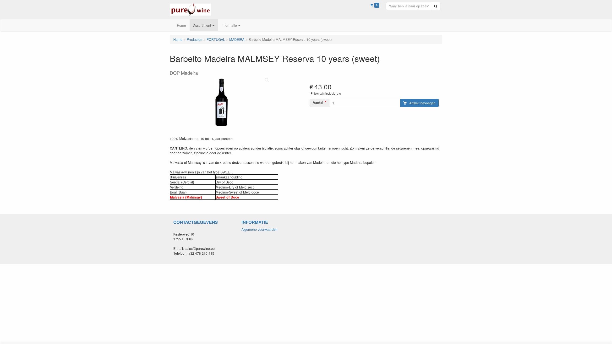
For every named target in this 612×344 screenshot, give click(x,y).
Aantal (318, 102)
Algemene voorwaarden (259, 229)
